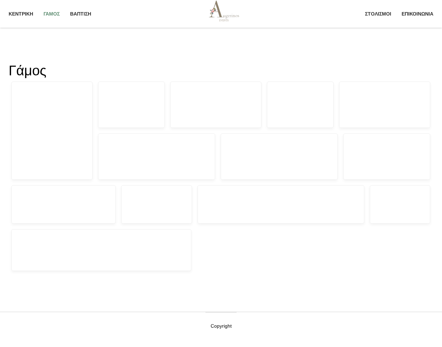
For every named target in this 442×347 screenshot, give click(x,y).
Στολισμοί (378, 14)
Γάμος (52, 14)
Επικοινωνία (417, 14)
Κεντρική (21, 14)
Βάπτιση (80, 14)
